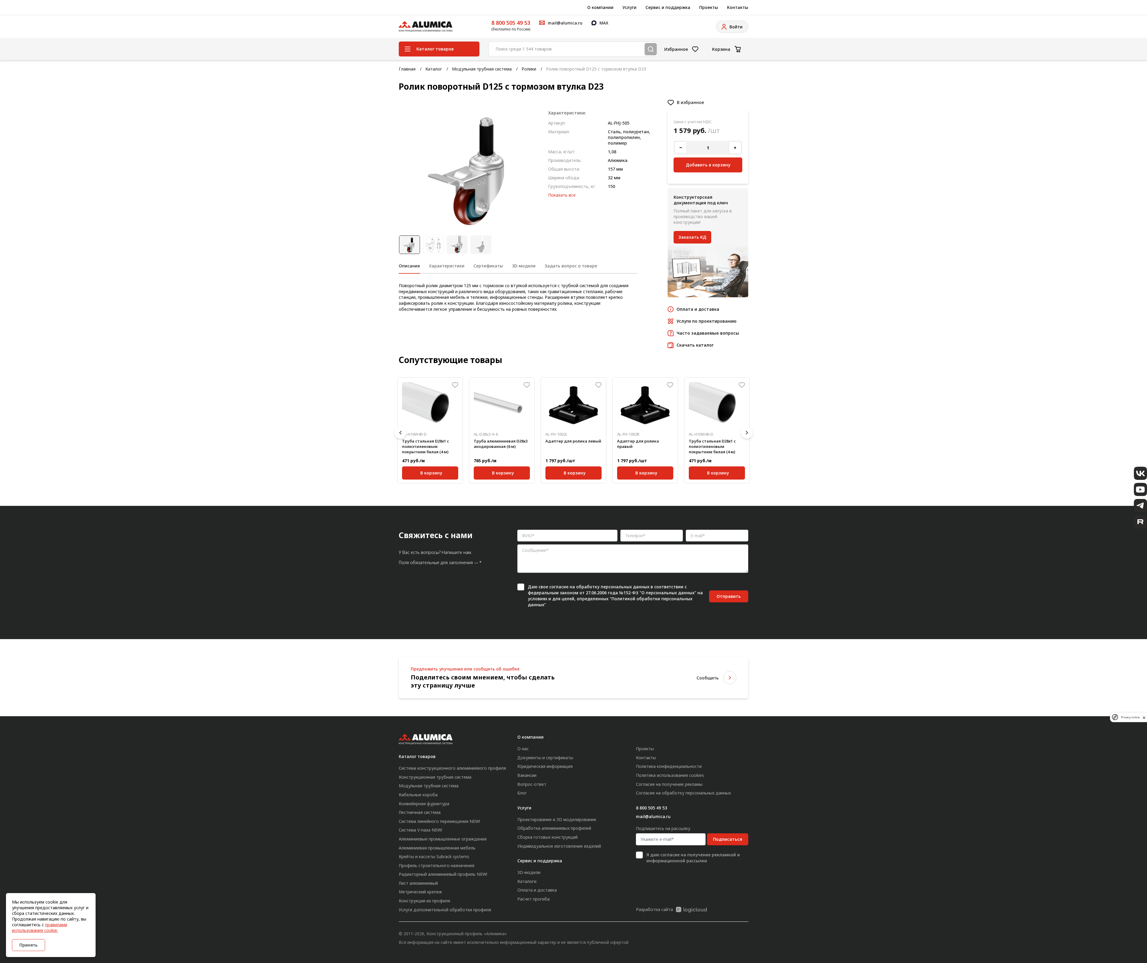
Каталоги (526, 881)
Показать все (562, 195)
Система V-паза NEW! (420, 830)
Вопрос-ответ (531, 784)
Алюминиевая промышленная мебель (437, 848)
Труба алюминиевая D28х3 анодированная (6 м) (501, 443)
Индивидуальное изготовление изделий (559, 846)
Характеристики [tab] (446, 266)
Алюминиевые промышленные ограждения (443, 839)
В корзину (431, 473)
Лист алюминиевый (418, 883)
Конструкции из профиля (424, 901)
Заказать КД (692, 237)
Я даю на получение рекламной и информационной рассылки (693, 858)
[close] (1144, 717)
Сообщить (708, 678)
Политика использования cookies (670, 775)
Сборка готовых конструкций (547, 837)
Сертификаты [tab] (488, 266)
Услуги (629, 7)
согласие (558, 587)
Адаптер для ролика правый (638, 443)
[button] (400, 433)
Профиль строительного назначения (436, 865)
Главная (407, 69)
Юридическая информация (545, 766)
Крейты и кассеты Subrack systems (434, 856)
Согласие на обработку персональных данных (683, 793)
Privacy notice (1130, 717)
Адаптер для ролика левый (573, 441)
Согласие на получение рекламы (669, 784)
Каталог (433, 69)
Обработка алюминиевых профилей (554, 828)
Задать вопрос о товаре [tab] (571, 266)
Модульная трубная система (482, 69)
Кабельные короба (418, 794)
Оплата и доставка (537, 890)
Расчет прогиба (533, 899)
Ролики (529, 69)
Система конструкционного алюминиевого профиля (452, 768)
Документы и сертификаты (545, 757)
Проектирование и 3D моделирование (556, 819)
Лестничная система (420, 812)
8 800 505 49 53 (510, 22)
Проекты (708, 7)
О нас (523, 748)
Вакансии (526, 775)
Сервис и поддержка (667, 7)
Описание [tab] (409, 266)
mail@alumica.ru (653, 816)
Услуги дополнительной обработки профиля (445, 910)
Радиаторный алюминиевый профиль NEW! (443, 874)
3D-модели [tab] (524, 266)
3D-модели (528, 872)
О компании (600, 7)
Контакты (737, 7)
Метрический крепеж (420, 892)
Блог (522, 793)
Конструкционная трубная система (435, 777)
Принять (28, 945)
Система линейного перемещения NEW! (439, 821)
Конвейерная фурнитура (424, 803)
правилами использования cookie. (39, 927)
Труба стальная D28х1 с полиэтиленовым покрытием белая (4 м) (425, 446)
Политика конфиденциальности (669, 766)
